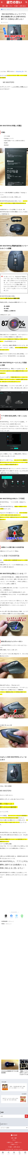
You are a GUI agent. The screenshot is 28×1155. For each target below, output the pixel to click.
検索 (19, 1153)
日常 (3, 6)
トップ (25, 1153)
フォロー (14, 1153)
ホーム (3, 1153)
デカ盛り (16, 6)
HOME (14, 1135)
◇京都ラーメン (14, 1144)
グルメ (10, 6)
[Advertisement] (14, 55)
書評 (7, 6)
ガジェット (11, 921)
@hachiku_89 (19, 71)
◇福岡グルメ (9, 1142)
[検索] (26, 1116)
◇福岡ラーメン (18, 1142)
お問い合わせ (23, 6)
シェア (8, 1153)
